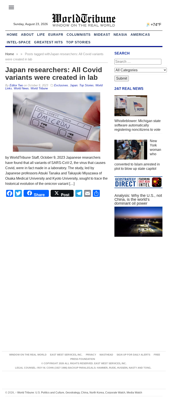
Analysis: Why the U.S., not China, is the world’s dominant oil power (138, 199)
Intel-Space (19, 42)
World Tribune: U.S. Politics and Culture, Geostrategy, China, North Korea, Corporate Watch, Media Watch (78, 392)
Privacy (91, 354)
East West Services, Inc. (66, 354)
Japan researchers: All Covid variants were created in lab (53, 73)
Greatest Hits (48, 42)
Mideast (102, 34)
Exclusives (61, 85)
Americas (140, 34)
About (27, 34)
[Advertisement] (138, 272)
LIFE (41, 34)
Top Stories (78, 42)
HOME (12, 34)
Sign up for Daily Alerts (133, 354)
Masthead (106, 354)
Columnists (79, 34)
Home (9, 54)
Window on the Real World (28, 354)
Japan (74, 85)
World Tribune (39, 88)
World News (21, 88)
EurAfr (55, 34)
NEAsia (120, 34)
